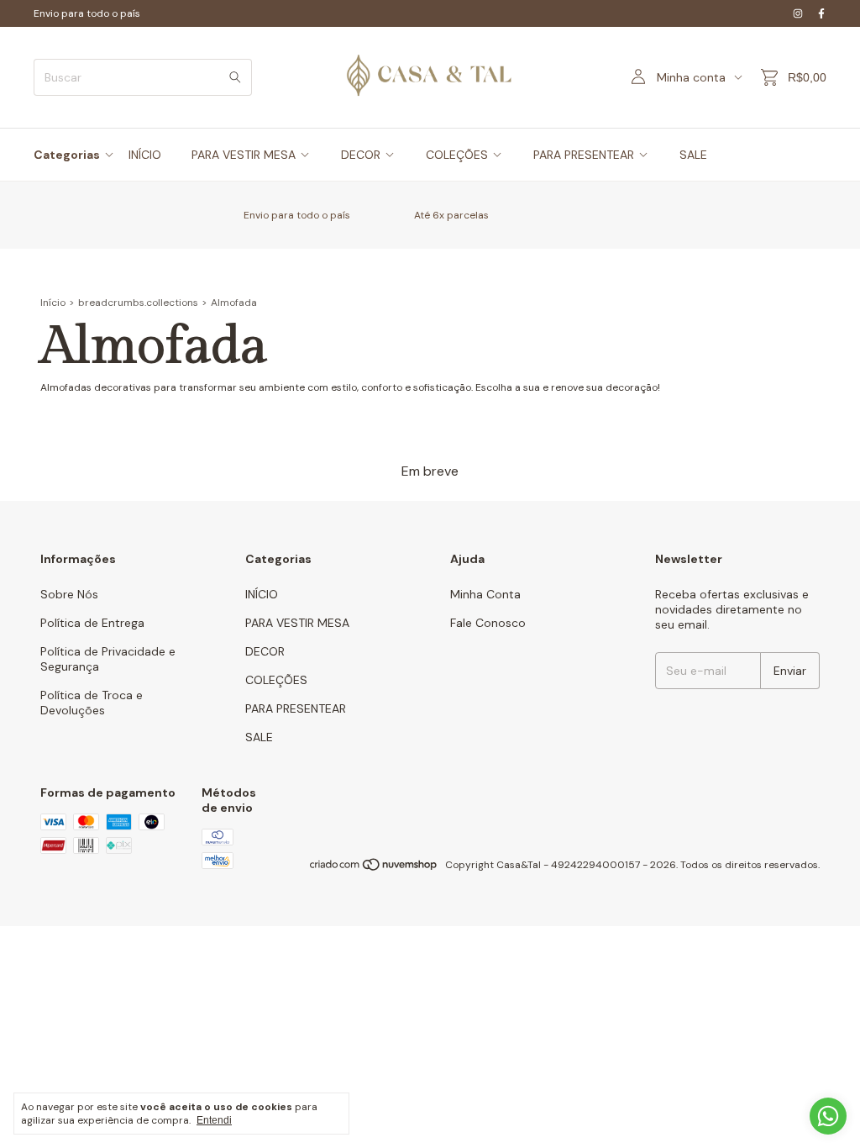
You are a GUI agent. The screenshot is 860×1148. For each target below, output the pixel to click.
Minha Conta (485, 594)
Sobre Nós (69, 594)
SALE (693, 154)
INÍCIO (144, 154)
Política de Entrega (92, 622)
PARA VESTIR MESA (243, 154)
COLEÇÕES (457, 154)
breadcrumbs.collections (138, 302)
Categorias (67, 154)
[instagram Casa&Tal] (798, 13)
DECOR (360, 154)
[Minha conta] (638, 77)
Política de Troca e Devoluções (91, 702)
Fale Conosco (488, 622)
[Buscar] (235, 77)
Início (53, 302)
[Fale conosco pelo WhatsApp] (828, 1116)
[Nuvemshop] (374, 869)
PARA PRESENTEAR (583, 154)
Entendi (214, 1120)
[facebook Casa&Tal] (821, 13)
